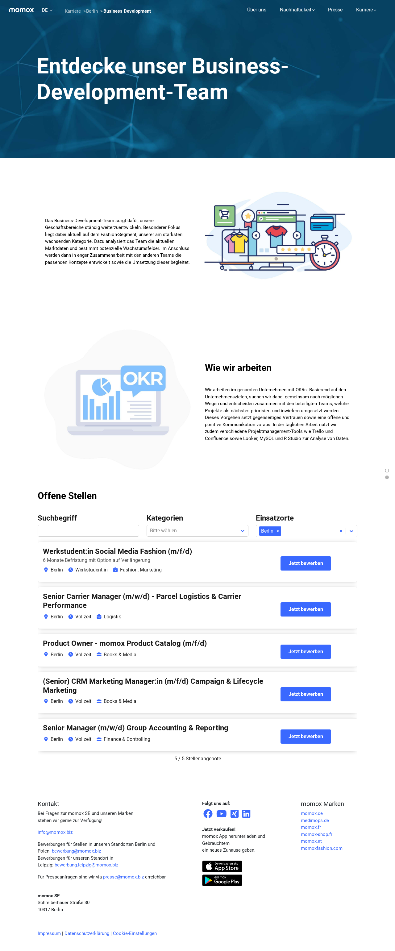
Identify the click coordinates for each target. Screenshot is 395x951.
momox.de (312, 813)
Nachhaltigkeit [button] (295, 10)
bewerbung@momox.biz (76, 851)
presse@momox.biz (123, 877)
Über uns (256, 10)
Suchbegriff (57, 518)
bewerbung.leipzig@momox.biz (86, 865)
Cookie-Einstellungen (135, 933)
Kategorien (165, 518)
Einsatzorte (275, 518)
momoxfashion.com (322, 848)
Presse (335, 10)
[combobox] (283, 531)
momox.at (311, 841)
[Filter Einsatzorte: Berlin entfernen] (277, 531)
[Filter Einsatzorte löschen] (341, 531)
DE (45, 10)
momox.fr (311, 827)
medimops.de (315, 820)
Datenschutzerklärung (86, 933)
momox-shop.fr (316, 834)
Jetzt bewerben (306, 563)
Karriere (364, 10)
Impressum (49, 933)
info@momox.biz (55, 832)
